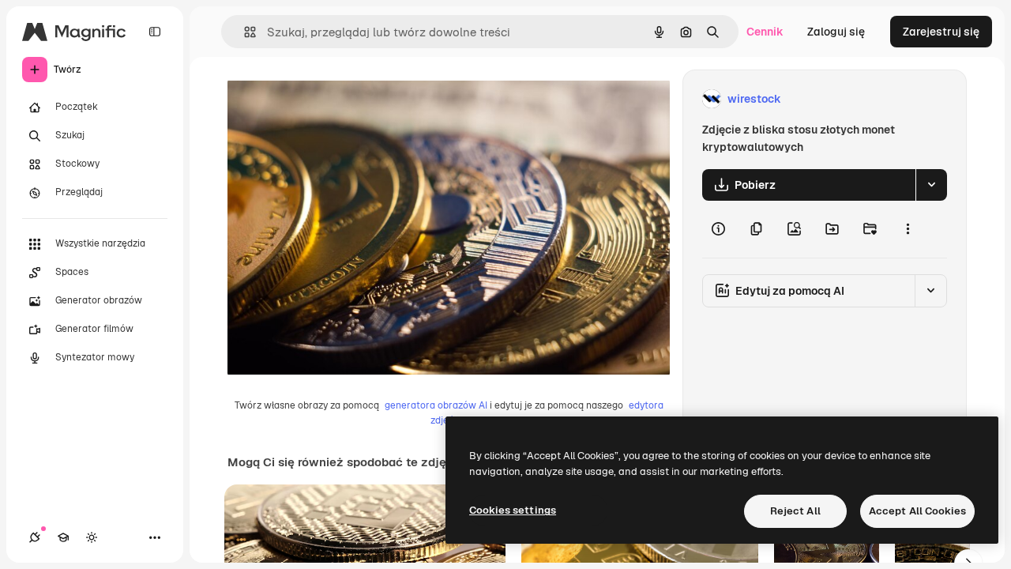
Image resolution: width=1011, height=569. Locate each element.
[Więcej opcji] (907, 229)
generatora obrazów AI (436, 405)
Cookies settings (512, 510)
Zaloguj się (836, 31)
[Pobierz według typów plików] (931, 185)
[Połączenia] (34, 537)
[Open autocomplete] (243, 32)
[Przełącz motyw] (91, 537)
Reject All (795, 511)
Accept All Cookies (917, 511)
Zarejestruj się (941, 31)
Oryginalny (336, 99)
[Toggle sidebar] (154, 31)
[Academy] (63, 537)
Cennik (765, 31)
